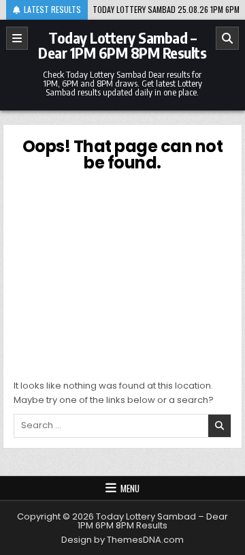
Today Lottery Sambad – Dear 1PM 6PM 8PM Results (122, 45)
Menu (130, 488)
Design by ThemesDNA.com (122, 539)
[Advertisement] (123, 273)
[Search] (227, 38)
